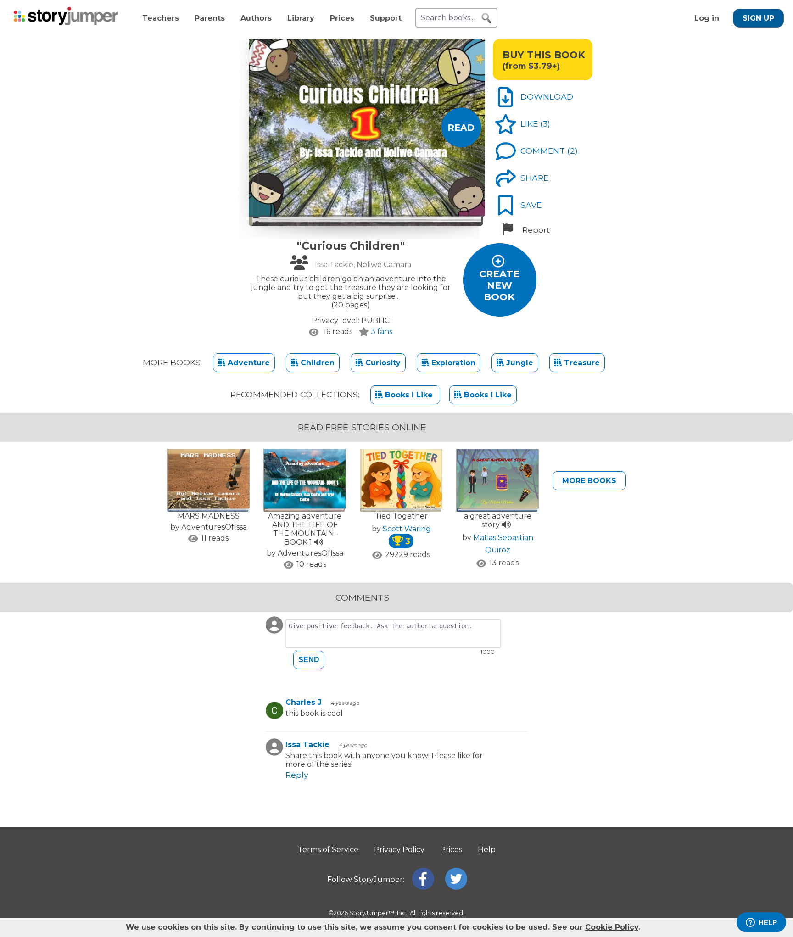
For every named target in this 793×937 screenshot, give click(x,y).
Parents (210, 18)
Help (487, 849)
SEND (308, 660)
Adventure (247, 362)
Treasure (581, 362)
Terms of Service (328, 849)
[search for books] (486, 18)
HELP (768, 922)
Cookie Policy (611, 927)
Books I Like (409, 394)
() (545, 123)
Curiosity (382, 362)
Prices (342, 18)
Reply (296, 774)
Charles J (303, 702)
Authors (256, 18)
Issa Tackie (307, 744)
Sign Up (758, 18)
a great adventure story (497, 520)
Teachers (160, 18)
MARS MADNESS (209, 516)
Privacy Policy (399, 849)
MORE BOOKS (589, 480)
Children (316, 362)
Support (386, 18)
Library (300, 18)
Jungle (518, 362)
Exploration (452, 362)
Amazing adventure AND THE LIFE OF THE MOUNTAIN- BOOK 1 (304, 529)
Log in (706, 18)
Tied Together (401, 516)
